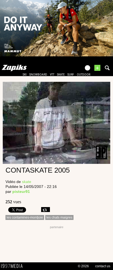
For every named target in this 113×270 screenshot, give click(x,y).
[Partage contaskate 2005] (45, 209)
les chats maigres (59, 217)
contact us (102, 266)
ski (25, 74)
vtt (52, 74)
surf (70, 74)
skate (61, 74)
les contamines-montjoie (25, 217)
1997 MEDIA (13, 266)
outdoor (83, 74)
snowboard (38, 74)
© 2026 (83, 266)
